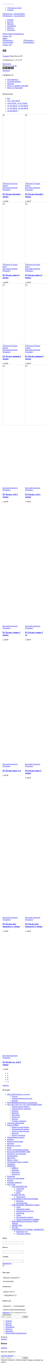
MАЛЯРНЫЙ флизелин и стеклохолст (22, 1102)
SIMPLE (15, 1168)
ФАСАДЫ (11, 1184)
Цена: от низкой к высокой (17, 86)
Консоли (15, 1133)
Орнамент (11, 1164)
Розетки (15, 1119)
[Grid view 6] (12, 68)
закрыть (6, 1085)
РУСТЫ (15, 1227)
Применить (7, 1263)
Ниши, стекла (12, 1160)
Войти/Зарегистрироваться (15, 1333)
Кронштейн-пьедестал (25, 1211)
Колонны (20, 1201)
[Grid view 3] (4, 68)
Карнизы (15, 1113)
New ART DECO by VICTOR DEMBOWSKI (24, 1105)
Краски (14, 1100)
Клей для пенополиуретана (17, 1150)
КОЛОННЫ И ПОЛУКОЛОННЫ (25, 1199)
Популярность (12, 79)
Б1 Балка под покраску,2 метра (11, 925)
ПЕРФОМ (11, 1166)
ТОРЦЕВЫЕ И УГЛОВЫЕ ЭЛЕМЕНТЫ (28, 1229)
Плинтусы (16, 1117)
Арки (18, 1207)
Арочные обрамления (15, 1123)
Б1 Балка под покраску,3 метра (33, 925)
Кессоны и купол (14, 1145)
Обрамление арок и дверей (17, 1162)
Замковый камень (23, 1209)
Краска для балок (18, 1135)
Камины (15, 1111)
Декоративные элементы (21, 1109)
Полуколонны (21, 1203)
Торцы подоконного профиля (27, 1219)
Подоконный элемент (24, 1217)
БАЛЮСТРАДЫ (18, 1195)
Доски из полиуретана (20, 1131)
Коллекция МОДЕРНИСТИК (18, 1152)
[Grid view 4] (6, 68)
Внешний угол (22, 1232)
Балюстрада (20, 1197)
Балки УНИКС (13, 1125)
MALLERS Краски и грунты (18, 1094)
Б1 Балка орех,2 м (12, 770)
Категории (7, 64)
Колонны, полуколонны (16, 1154)
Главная (6, 56)
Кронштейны (12, 1156)
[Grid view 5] (9, 68)
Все (8, 98)
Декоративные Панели (20, 1107)
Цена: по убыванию (15, 88)
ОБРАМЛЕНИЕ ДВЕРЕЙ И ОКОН (25, 1205)
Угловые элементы (19, 1121)
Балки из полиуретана (20, 1127)
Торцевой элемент (23, 1234)
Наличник (20, 1213)
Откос (18, 1215)
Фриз (18, 1193)
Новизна (10, 84)
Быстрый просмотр (10, 188)
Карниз (19, 1191)
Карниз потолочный (15, 1141)
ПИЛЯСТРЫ (17, 1225)
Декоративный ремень (20, 1129)
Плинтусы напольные (15, 1178)
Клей (9, 1148)
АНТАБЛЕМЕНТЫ (19, 1186)
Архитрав (20, 1189)
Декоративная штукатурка (22, 1098)
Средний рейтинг (14, 82)
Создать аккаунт (7, 1355)
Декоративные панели (16, 1137)
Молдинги (16, 1115)
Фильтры (6, 70)
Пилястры (11, 1176)
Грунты (15, 1096)
